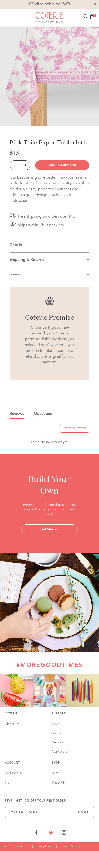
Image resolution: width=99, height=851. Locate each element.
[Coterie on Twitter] (50, 833)
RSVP (84, 812)
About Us (12, 724)
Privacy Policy (44, 846)
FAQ (55, 724)
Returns (57, 742)
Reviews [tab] (17, 414)
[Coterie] (49, 17)
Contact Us (60, 751)
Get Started (49, 529)
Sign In (10, 782)
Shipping (59, 733)
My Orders (13, 773)
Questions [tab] (43, 414)
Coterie (11, 714)
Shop (56, 763)
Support (59, 714)
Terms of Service (70, 846)
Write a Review (75, 428)
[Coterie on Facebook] (36, 833)
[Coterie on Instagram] (64, 833)
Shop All (58, 782)
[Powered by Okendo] (22, 430)
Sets (55, 773)
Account (12, 763)
